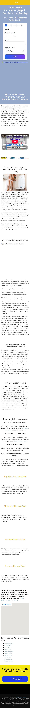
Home (25, 696)
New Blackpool (9, 651)
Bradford (20, 697)
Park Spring (8, 647)
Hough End (8, 649)
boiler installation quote (21, 441)
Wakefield (24, 697)
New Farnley (8, 653)
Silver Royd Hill (9, 643)
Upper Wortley (9, 661)
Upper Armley (8, 659)
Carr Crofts (8, 657)
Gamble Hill (8, 645)
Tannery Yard (8, 655)
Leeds (17, 697)
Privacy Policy (20, 696)
